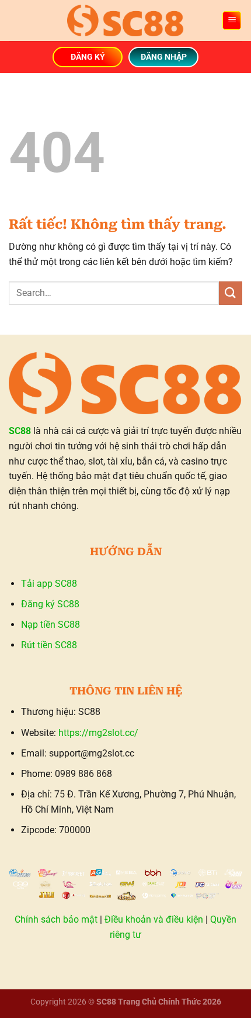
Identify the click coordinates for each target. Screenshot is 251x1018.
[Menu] (231, 20)
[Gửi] (230, 292)
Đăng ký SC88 (50, 604)
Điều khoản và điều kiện (153, 919)
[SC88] (125, 20)
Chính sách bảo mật (56, 919)
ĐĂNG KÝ (88, 56)
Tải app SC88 (49, 583)
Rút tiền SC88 (49, 645)
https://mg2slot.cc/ (98, 732)
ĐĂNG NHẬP (164, 56)
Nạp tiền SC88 (50, 624)
